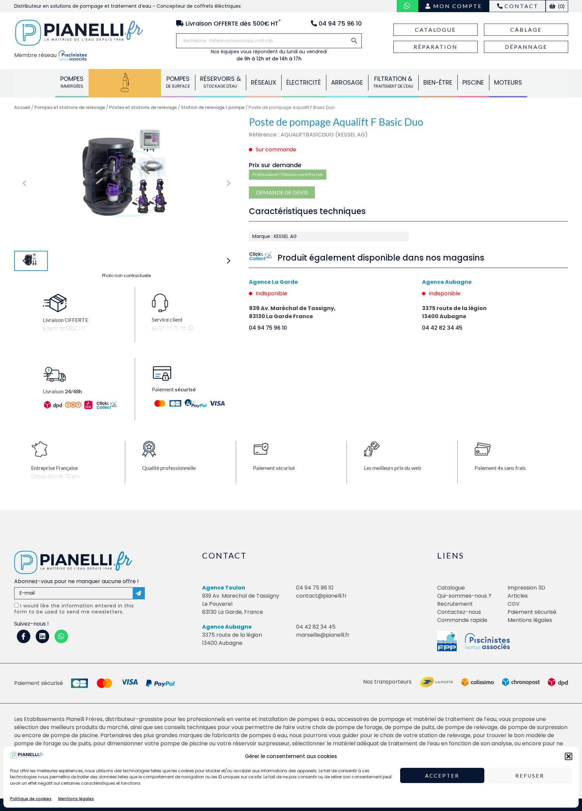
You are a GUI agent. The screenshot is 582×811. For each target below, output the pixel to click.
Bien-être (437, 82)
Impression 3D (526, 588)
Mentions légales (76, 799)
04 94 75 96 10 (268, 328)
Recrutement (455, 604)
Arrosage (347, 82)
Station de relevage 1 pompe (213, 107)
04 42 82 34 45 (442, 328)
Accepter (442, 776)
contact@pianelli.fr (321, 596)
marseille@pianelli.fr (323, 635)
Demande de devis (282, 192)
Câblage (526, 29)
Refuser (529, 776)
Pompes (72, 81)
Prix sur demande (275, 165)
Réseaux (263, 82)
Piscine (473, 82)
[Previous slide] (25, 183)
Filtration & (393, 81)
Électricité (303, 82)
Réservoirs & (220, 81)
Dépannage (526, 46)
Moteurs (508, 82)
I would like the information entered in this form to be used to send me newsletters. (74, 609)
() (560, 6)
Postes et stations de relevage (143, 107)
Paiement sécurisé (532, 612)
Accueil (22, 107)
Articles (518, 596)
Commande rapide (462, 620)
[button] (568, 756)
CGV (514, 604)
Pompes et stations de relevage (69, 107)
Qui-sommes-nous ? (464, 596)
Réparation (436, 46)
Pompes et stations (125, 81)
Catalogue (435, 29)
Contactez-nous (459, 612)
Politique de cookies (31, 799)
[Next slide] (228, 183)
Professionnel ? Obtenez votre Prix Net (288, 174)
